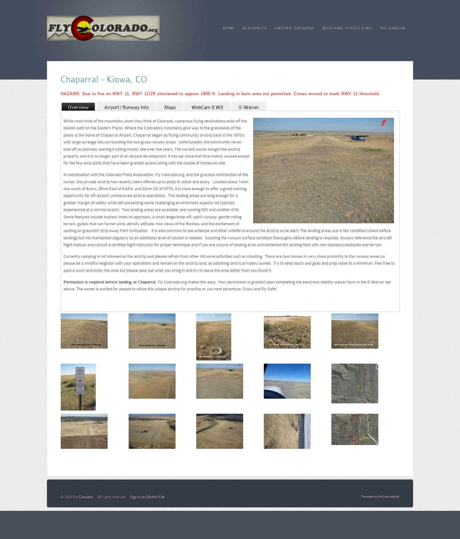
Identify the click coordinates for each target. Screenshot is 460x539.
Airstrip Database (294, 28)
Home (229, 28)
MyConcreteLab (388, 496)
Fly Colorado (83, 497)
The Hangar (393, 28)
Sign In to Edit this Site (147, 497)
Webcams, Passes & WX (347, 28)
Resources (255, 28)
